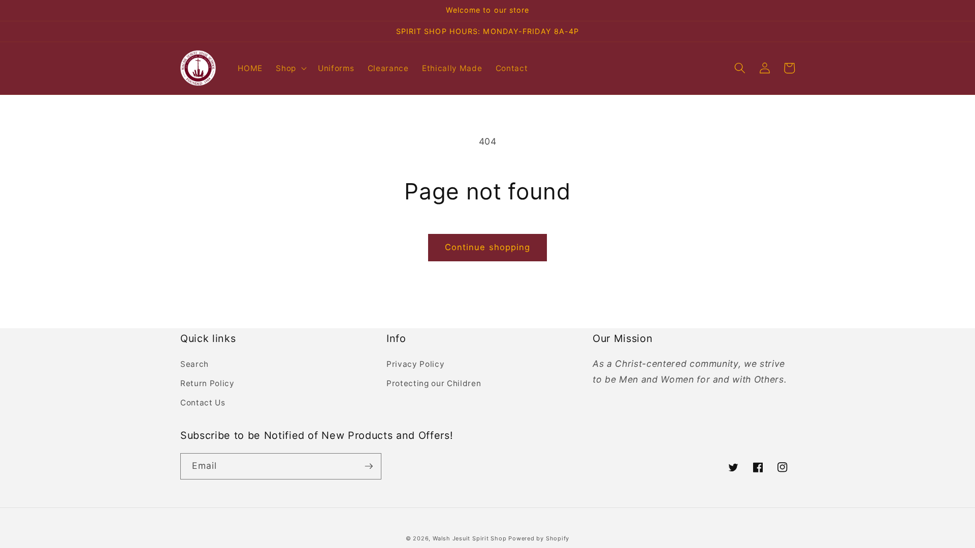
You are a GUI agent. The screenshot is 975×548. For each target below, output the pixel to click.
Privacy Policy (415, 364)
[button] (290, 68)
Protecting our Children (433, 383)
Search (194, 364)
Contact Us (202, 402)
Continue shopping (488, 247)
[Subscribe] (368, 466)
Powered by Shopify (538, 538)
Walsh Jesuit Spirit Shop (470, 538)
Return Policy (207, 383)
